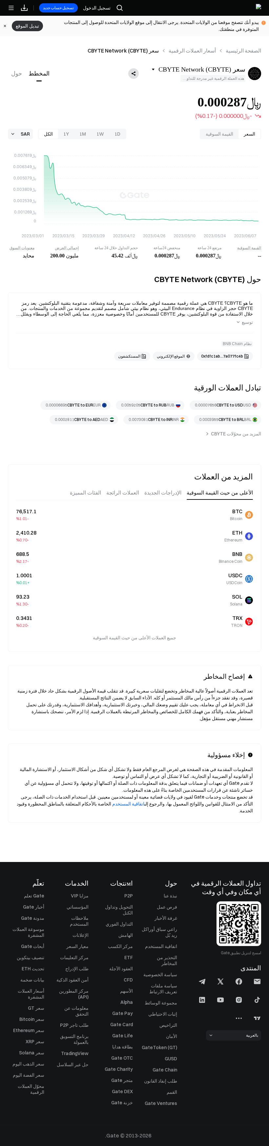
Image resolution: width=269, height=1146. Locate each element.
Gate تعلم (34, 896)
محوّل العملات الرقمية (31, 1089)
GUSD (171, 1059)
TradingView (75, 1053)
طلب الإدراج (77, 969)
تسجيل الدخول (97, 8)
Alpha (126, 1002)
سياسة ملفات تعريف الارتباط (163, 989)
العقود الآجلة (121, 969)
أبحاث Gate (32, 946)
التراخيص (168, 1025)
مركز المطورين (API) (74, 994)
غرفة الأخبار (166, 918)
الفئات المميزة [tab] (85, 493)
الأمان (171, 1036)
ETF (128, 957)
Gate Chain (165, 1070)
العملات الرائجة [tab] (122, 493)
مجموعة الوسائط (161, 1003)
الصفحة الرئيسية (243, 50)
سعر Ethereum (28, 1030)
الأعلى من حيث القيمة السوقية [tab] (220, 493)
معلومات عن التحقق (76, 1011)
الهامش (125, 935)
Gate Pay (122, 1013)
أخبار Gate (33, 907)
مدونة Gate (32, 918)
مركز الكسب (120, 946)
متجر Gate (122, 1080)
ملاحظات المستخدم (79, 921)
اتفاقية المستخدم (128, 804)
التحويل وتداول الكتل (119, 910)
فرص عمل (167, 907)
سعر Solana (31, 1053)
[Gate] (244, 8)
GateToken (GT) (159, 1047)
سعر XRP (35, 1042)
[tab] (39, 73)
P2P (128, 896)
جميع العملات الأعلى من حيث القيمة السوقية (134, 638)
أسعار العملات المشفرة (31, 994)
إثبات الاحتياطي (162, 1014)
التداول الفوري (119, 924)
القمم (172, 1092)
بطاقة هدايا (122, 1047)
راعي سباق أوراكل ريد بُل (159, 932)
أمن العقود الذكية (72, 980)
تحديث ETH (33, 969)
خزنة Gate (122, 1103)
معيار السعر (77, 946)
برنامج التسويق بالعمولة (74, 1039)
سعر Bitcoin (31, 1019)
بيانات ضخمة (32, 980)
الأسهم (126, 991)
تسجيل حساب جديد (58, 7)
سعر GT (36, 1008)
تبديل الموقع (27, 26)
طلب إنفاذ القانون (160, 1081)
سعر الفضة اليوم (28, 1075)
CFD (128, 980)
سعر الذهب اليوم (28, 1064)
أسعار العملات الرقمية (192, 50)
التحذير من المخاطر (167, 960)
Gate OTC (122, 1058)
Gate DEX (122, 1091)
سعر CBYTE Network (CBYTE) (123, 50)
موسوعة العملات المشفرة (28, 932)
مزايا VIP (80, 896)
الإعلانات (80, 935)
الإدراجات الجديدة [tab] (162, 493)
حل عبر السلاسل (73, 1065)
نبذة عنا (170, 896)
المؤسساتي (78, 907)
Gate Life (122, 1036)
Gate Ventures (161, 1103)
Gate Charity (119, 1069)
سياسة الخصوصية (160, 975)
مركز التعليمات (74, 957)
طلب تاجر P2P (74, 1025)
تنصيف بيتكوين (30, 957)
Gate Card (121, 1024)
